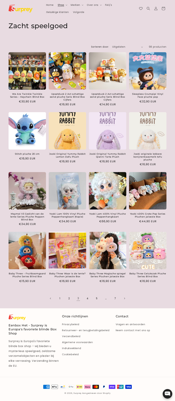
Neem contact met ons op (133, 330)
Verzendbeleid (71, 336)
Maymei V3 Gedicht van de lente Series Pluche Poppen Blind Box (27, 216)
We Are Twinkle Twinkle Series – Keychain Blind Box (27, 95)
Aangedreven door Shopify (96, 393)
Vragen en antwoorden (130, 324)
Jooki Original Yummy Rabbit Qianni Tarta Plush (107, 155)
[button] (62, 5)
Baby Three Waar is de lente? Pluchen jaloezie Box (67, 275)
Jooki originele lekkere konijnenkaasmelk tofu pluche (147, 156)
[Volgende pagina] (124, 298)
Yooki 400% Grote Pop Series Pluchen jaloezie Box (147, 215)
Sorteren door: (100, 46)
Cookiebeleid (70, 354)
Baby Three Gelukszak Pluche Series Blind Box (147, 275)
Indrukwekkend (71, 348)
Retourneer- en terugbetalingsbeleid (85, 330)
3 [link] (78, 298)
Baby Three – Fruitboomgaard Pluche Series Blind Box (27, 275)
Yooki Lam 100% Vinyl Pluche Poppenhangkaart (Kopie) (67, 215)
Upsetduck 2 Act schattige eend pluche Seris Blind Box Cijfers (67, 97)
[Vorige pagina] (50, 298)
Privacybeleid (70, 324)
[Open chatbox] (167, 394)
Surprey (77, 393)
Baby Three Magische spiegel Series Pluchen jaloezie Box (107, 275)
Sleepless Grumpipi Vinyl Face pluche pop (147, 95)
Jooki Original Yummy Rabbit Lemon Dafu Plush (67, 155)
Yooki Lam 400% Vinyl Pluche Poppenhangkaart (107, 215)
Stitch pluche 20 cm (27, 153)
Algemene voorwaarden (77, 342)
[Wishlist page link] (141, 8)
